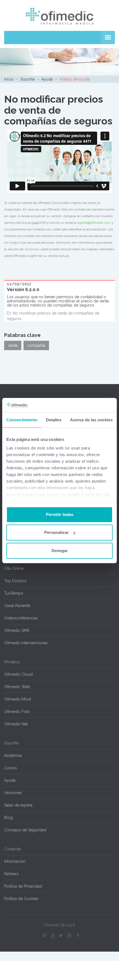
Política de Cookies (21, 898)
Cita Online (14, 568)
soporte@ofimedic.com (94, 223)
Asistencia (13, 755)
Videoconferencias (21, 618)
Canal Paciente (17, 605)
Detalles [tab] (54, 419)
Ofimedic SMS (16, 630)
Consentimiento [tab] (21, 419)
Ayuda (47, 79)
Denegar (59, 550)
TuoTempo (13, 593)
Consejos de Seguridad (25, 830)
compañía (36, 345)
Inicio (9, 79)
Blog (8, 817)
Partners (11, 874)
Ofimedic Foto (17, 711)
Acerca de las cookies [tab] (91, 419)
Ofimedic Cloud (18, 674)
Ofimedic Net (16, 724)
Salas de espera (18, 805)
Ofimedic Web (17, 687)
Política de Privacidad (23, 886)
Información (14, 861)
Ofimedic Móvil (17, 699)
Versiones (13, 792)
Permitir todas (59, 514)
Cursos (10, 768)
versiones (31, 249)
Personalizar (56, 532)
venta (12, 345)
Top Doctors (15, 581)
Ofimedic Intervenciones (26, 643)
